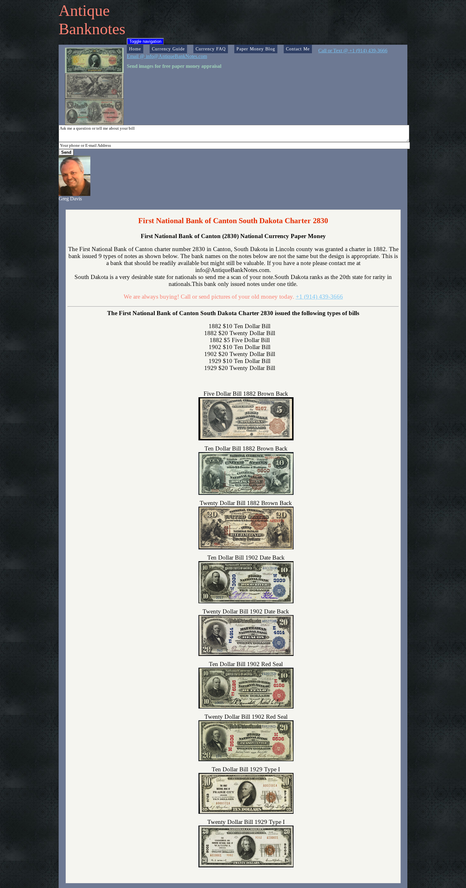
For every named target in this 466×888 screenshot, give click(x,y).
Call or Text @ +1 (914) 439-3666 (352, 50)
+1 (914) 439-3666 (319, 296)
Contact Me (298, 48)
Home (135, 48)
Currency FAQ (211, 48)
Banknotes (92, 29)
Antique (84, 10)
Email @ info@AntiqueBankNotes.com (167, 56)
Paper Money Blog (255, 48)
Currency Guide (168, 48)
